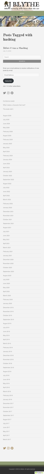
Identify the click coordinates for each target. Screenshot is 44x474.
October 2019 (7, 315)
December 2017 (8, 403)
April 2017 (6, 435)
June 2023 (6, 163)
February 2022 (8, 203)
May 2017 (6, 431)
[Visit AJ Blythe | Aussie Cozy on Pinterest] (12, 93)
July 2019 (6, 327)
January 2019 (7, 351)
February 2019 (8, 347)
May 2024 (6, 147)
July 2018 (6, 375)
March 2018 (7, 391)
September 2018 (8, 367)
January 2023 (7, 171)
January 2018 (7, 399)
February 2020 (8, 299)
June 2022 (6, 191)
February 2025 (8, 139)
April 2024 (6, 151)
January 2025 (7, 144)
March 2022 (7, 199)
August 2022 (7, 183)
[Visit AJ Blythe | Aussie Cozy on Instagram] (8, 93)
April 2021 (6, 243)
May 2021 (6, 239)
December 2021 (8, 211)
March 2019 (7, 343)
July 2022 (6, 187)
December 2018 (8, 355)
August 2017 (7, 419)
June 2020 (6, 283)
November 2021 (8, 215)
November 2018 (8, 359)
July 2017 (6, 423)
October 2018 (7, 363)
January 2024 (7, 159)
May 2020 (6, 287)
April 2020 (6, 291)
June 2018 (6, 379)
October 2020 (7, 267)
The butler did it (8, 109)
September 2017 (8, 415)
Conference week (8, 101)
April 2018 (6, 387)
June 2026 (6, 124)
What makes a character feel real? (14, 105)
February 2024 (8, 155)
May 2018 (6, 383)
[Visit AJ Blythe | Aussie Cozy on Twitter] (4, 93)
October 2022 (7, 175)
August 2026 (7, 115)
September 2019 (8, 319)
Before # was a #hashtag (15, 48)
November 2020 (8, 263)
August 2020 (7, 275)
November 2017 (8, 407)
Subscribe (8, 81)
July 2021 (6, 231)
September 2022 (8, 179)
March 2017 (7, 439)
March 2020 (7, 295)
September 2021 (8, 223)
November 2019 (8, 311)
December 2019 (8, 307)
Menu (22, 13)
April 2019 (6, 339)
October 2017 (7, 411)
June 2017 (6, 427)
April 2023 (6, 167)
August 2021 (7, 227)
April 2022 (6, 195)
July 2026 (6, 119)
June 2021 (6, 235)
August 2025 (7, 135)
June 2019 (6, 331)
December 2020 (8, 259)
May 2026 (6, 127)
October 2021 (7, 219)
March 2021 (7, 247)
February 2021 (8, 251)
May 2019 (6, 335)
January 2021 (7, 255)
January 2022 (7, 207)
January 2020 (7, 303)
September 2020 (8, 271)
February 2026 (8, 131)
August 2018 (7, 371)
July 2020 (6, 279)
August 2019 (7, 323)
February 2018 (8, 395)
